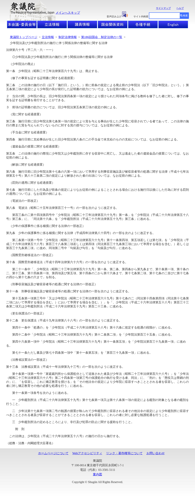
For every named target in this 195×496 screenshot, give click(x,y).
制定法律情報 (67, 37)
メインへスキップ (68, 12)
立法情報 (48, 37)
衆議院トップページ (23, 37)
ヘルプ (180, 8)
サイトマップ (163, 8)
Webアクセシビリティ (87, 453)
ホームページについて (53, 453)
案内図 (97, 474)
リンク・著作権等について (124, 453)
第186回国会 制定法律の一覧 (101, 37)
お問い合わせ (155, 453)
